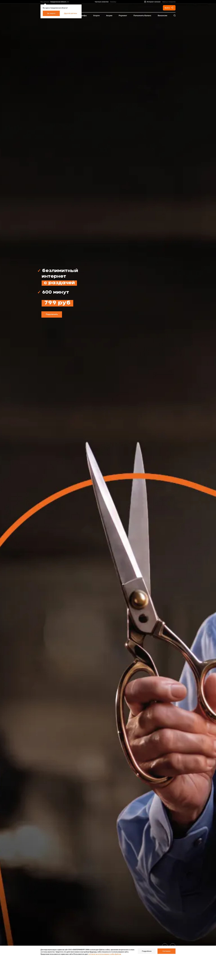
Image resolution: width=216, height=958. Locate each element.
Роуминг (123, 15)
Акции (109, 15)
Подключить (52, 314)
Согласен (166, 951)
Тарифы (83, 15)
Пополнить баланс (142, 15)
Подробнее (147, 951)
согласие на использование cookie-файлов (105, 954)
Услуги (96, 15)
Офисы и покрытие (169, 2)
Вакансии (162, 15)
